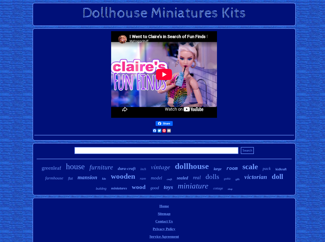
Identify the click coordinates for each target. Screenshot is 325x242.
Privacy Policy (164, 229)
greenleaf (51, 168)
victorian (255, 176)
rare (143, 178)
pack (267, 168)
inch (143, 169)
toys (168, 187)
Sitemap (164, 214)
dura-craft (127, 168)
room (232, 168)
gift (238, 179)
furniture (101, 167)
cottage (218, 188)
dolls (212, 176)
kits (104, 178)
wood (139, 187)
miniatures (119, 188)
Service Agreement (164, 236)
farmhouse (54, 178)
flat (70, 178)
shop (230, 189)
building (101, 188)
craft (169, 179)
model (156, 177)
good (154, 187)
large (218, 169)
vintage (160, 166)
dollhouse (192, 166)
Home (164, 206)
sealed (182, 177)
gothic (227, 178)
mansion (87, 177)
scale (250, 166)
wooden (123, 176)
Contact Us (164, 221)
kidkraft (281, 169)
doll (277, 176)
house (75, 166)
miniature (193, 186)
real (197, 177)
